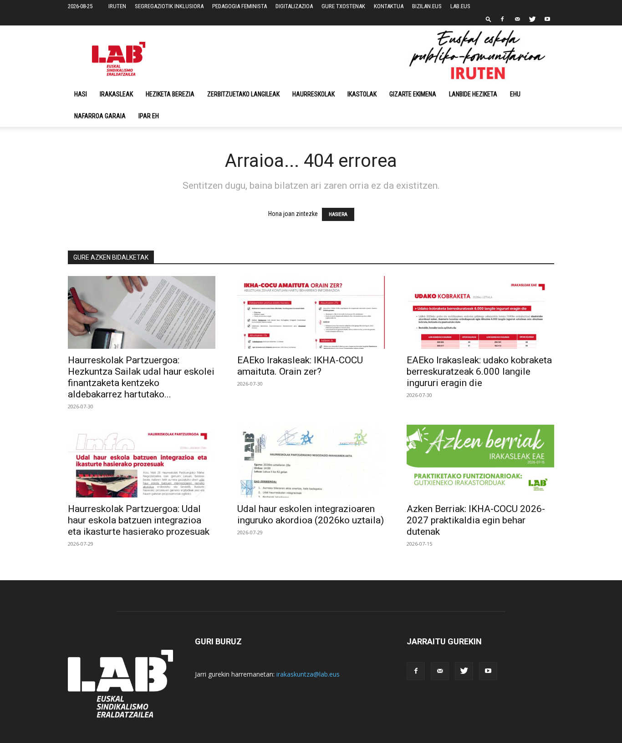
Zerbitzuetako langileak (243, 94)
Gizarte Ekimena (412, 94)
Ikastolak (362, 94)
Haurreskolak (313, 94)
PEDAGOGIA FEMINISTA (239, 6)
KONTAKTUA (388, 6)
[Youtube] (547, 19)
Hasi (80, 94)
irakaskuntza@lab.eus (308, 674)
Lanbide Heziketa (473, 94)
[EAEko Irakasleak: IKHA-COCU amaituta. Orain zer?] (311, 312)
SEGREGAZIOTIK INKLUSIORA (169, 6)
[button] (488, 18)
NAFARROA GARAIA (100, 116)
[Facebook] (502, 19)
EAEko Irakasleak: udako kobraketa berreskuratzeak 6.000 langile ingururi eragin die (479, 371)
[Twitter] (532, 19)
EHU (515, 94)
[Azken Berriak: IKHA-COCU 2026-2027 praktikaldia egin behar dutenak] (480, 461)
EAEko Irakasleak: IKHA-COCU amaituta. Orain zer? (300, 366)
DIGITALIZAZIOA (294, 6)
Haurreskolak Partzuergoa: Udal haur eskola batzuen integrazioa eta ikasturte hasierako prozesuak (138, 520)
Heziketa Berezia (170, 94)
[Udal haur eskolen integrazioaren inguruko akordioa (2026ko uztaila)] (311, 461)
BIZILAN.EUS (427, 6)
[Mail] (517, 19)
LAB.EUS (460, 6)
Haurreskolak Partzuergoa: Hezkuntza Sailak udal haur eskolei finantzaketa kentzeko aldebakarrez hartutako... (141, 377)
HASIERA (338, 214)
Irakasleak (116, 94)
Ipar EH (148, 116)
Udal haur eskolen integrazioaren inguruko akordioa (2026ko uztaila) (310, 514)
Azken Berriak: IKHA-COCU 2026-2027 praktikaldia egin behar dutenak (476, 520)
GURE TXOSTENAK (343, 6)
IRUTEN (117, 6)
